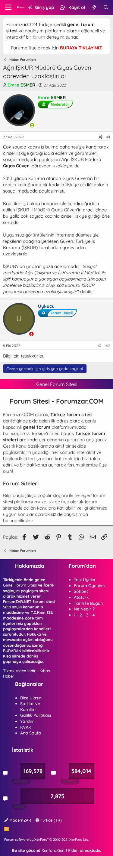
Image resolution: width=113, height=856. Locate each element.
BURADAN (12, 650)
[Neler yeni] (94, 7)
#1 (108, 137)
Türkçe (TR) (50, 820)
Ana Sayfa (30, 733)
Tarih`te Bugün (88, 603)
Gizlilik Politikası (35, 715)
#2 (107, 345)
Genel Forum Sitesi (20, 585)
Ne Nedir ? (84, 609)
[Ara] (106, 7)
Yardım (27, 721)
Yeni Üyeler (85, 579)
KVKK (25, 727)
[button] (8, 7)
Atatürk (81, 597)
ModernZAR (19, 820)
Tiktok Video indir (19, 670)
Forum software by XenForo (46, 839)
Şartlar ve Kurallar (30, 706)
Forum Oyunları (89, 585)
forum (39, 37)
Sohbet (81, 591)
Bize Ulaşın (31, 698)
